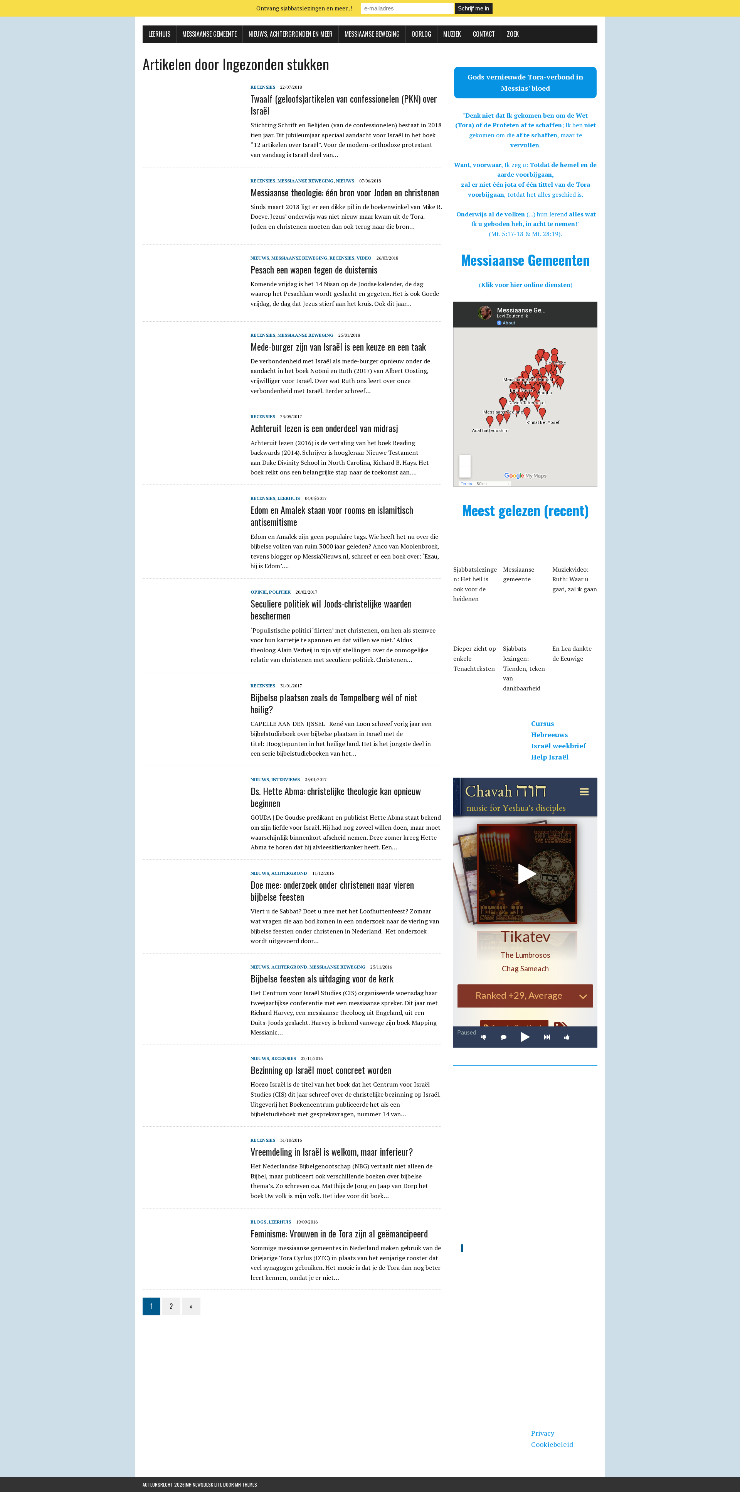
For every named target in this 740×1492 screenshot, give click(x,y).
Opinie (259, 592)
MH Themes (246, 1484)
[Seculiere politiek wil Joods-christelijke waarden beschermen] (193, 639)
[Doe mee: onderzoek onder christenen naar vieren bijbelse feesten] (193, 920)
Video (364, 258)
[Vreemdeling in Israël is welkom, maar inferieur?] (193, 1187)
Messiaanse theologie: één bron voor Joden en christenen (345, 192)
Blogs (258, 1222)
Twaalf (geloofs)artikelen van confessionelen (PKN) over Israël (344, 104)
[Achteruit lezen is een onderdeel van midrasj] (193, 464)
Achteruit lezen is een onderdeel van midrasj (324, 428)
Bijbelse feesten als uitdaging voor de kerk (322, 978)
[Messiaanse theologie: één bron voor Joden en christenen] (193, 228)
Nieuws (345, 181)
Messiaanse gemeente (209, 34)
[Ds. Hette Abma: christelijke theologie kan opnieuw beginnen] (193, 826)
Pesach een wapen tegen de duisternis (314, 269)
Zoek (513, 34)
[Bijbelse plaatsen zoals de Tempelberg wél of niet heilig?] (193, 733)
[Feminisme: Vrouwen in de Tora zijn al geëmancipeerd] (193, 1269)
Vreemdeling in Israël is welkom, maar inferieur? (332, 1151)
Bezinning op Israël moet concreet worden (321, 1070)
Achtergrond (289, 873)
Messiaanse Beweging (372, 34)
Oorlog (421, 34)
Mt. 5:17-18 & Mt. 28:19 (524, 234)
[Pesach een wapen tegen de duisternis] (193, 305)
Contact (484, 34)
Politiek (280, 592)
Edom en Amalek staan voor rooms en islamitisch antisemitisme (332, 515)
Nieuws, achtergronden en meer (291, 34)
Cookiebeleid (552, 1444)
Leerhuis (159, 34)
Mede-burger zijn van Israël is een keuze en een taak (338, 346)
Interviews (285, 779)
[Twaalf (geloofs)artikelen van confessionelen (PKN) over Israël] (193, 134)
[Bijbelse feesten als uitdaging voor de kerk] (193, 1014)
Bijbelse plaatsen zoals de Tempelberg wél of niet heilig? (334, 703)
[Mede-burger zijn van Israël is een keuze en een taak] (193, 382)
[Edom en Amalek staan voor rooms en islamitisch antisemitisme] (193, 545)
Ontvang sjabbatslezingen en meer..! (304, 8)
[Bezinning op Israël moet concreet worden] (193, 1105)
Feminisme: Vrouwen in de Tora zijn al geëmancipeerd (339, 1233)
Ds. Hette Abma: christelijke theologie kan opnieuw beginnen (336, 797)
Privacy (542, 1433)
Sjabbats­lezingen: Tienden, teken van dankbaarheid (524, 668)
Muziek (452, 34)
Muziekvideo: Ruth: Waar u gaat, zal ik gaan (574, 579)
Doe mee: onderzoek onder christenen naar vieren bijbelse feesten (332, 890)
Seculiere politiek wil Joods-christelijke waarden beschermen (331, 609)
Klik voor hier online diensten (525, 284)
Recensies (263, 87)
